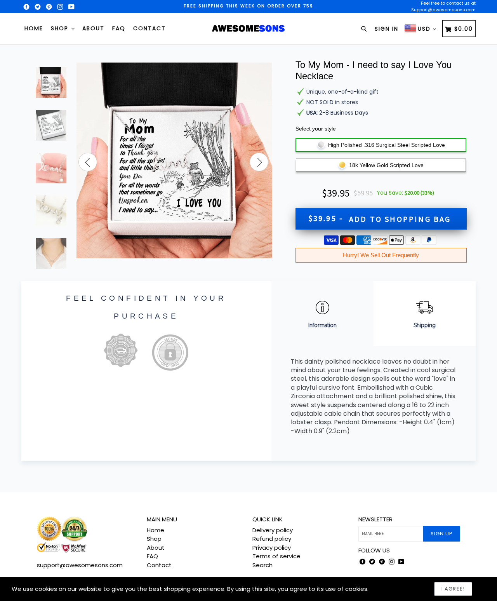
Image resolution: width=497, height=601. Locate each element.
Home (33, 28)
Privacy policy (271, 548)
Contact (149, 28)
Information (322, 325)
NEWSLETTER (375, 519)
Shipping (425, 325)
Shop (61, 28)
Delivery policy (272, 530)
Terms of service (276, 556)
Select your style (315, 128)
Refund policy (271, 539)
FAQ (118, 28)
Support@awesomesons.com (443, 10)
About (93, 28)
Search (262, 565)
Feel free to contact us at (448, 3)
